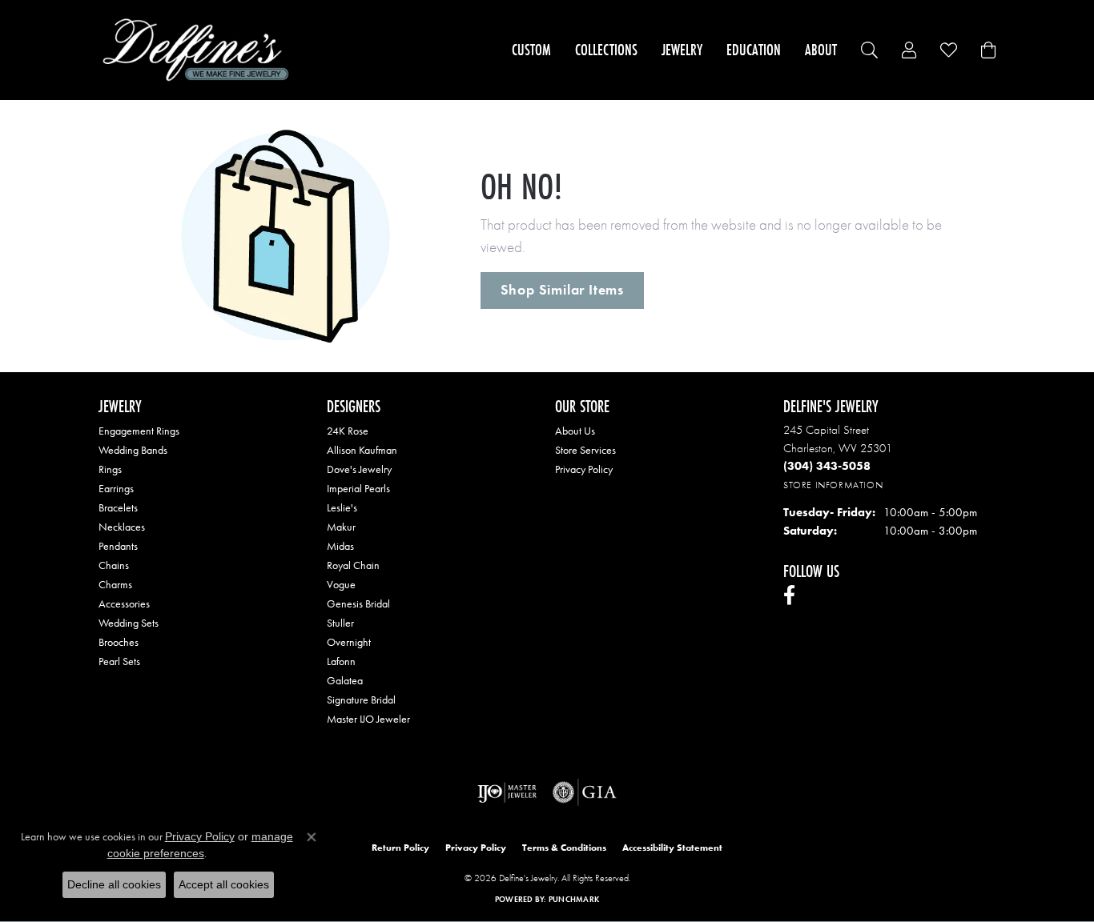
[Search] (869, 50)
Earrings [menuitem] (116, 488)
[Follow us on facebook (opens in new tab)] (789, 595)
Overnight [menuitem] (349, 642)
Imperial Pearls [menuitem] (358, 488)
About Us (575, 430)
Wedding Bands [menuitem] (133, 450)
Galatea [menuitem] (345, 680)
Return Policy (400, 847)
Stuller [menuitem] (340, 622)
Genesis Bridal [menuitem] (358, 603)
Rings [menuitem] (110, 469)
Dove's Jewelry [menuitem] (359, 469)
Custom (531, 49)
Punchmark (574, 899)
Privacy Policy (584, 469)
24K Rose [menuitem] (347, 430)
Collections (606, 49)
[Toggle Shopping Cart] (988, 50)
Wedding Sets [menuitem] (129, 622)
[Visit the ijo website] (507, 792)
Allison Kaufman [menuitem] (362, 450)
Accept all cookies (224, 884)
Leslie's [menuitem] (342, 507)
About (821, 49)
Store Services (585, 450)
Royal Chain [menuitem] (353, 565)
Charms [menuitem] (115, 584)
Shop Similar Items (562, 289)
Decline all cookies (114, 884)
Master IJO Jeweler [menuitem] (368, 719)
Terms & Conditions (564, 847)
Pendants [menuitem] (118, 546)
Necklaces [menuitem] (122, 526)
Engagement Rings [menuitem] (139, 430)
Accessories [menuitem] (124, 603)
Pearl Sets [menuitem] (119, 661)
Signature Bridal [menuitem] (361, 699)
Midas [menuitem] (340, 546)
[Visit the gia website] (585, 792)
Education (753, 49)
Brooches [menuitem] (119, 642)
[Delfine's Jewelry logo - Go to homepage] (199, 50)
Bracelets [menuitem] (118, 507)
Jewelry (682, 49)
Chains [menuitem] (114, 565)
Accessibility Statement (672, 847)
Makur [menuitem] (341, 526)
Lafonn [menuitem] (341, 661)
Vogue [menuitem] (341, 584)
